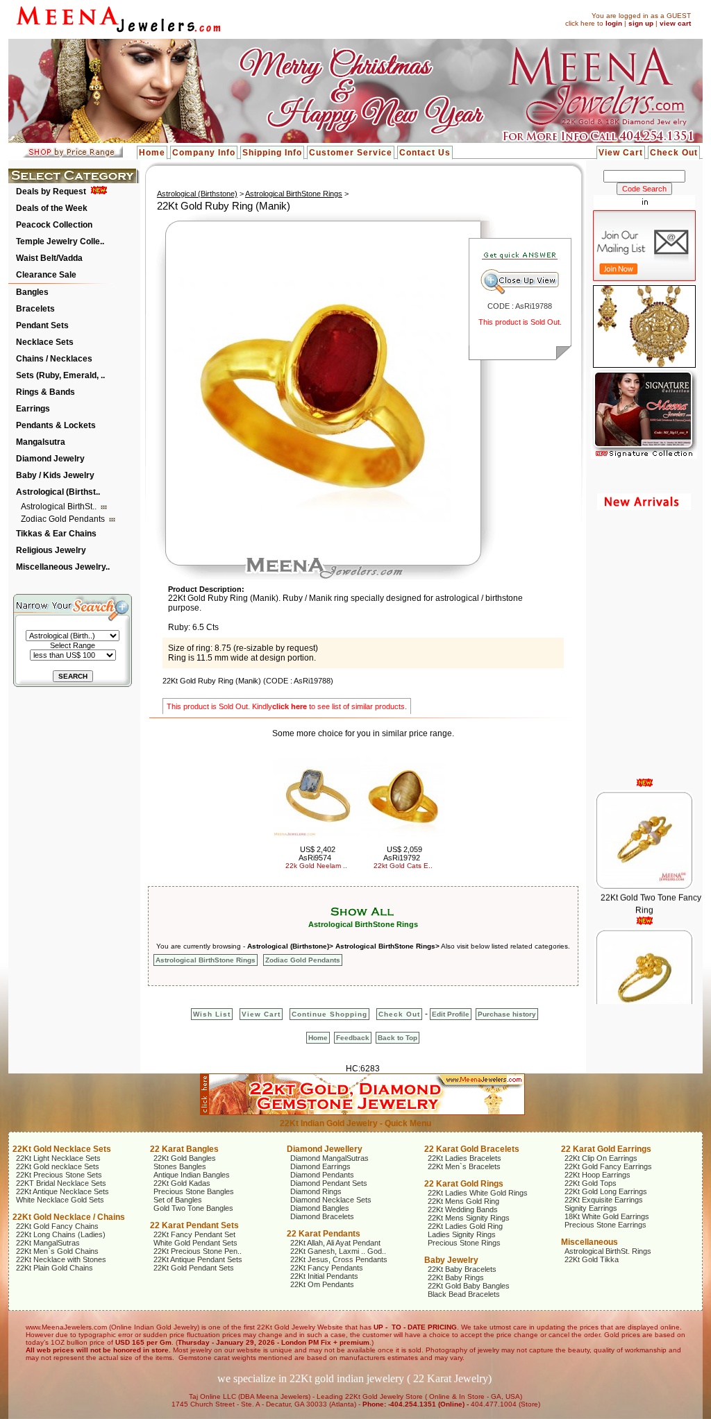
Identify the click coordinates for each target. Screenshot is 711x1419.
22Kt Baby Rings (456, 1277)
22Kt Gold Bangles (184, 1158)
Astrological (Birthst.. (58, 492)
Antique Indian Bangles (191, 1175)
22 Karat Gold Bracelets (471, 1149)
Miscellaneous (589, 1242)
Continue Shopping (329, 1014)
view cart (675, 23)
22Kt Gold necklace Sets (57, 1166)
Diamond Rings (316, 1191)
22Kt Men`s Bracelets (464, 1166)
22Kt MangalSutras (48, 1243)
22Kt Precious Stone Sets (59, 1175)
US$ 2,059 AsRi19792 (402, 853)
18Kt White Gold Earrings (606, 1216)
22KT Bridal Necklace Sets (61, 1183)
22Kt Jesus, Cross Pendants (338, 1259)
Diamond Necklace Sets (330, 1200)
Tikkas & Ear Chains (56, 533)
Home (152, 153)
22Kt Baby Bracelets (462, 1269)
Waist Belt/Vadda (49, 258)
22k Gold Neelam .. (316, 865)
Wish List (212, 1014)
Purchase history (507, 1014)
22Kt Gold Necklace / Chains (68, 1217)
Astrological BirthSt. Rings (607, 1251)
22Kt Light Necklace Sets (58, 1158)
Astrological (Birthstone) (197, 193)
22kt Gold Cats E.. (403, 865)
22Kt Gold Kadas (181, 1183)
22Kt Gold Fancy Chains (57, 1226)
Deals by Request (51, 191)
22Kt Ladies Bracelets (464, 1158)
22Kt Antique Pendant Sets (197, 1259)
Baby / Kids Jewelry (55, 475)
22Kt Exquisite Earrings (603, 1200)
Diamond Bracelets (322, 1216)
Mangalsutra (40, 442)
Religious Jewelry (51, 550)
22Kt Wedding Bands (463, 1209)
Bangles (32, 292)
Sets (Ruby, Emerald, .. (60, 375)
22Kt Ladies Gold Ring (465, 1226)
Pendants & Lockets (56, 425)
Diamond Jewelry (50, 459)
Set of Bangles (177, 1200)
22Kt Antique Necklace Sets (62, 1191)
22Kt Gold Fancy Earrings (608, 1166)
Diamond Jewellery (324, 1149)
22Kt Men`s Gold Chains (57, 1251)
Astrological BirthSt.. (60, 506)
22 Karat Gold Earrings (606, 1149)
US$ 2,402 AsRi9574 (317, 853)
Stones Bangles (179, 1166)
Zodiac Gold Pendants (64, 519)
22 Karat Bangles (184, 1149)
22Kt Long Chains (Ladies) (61, 1234)
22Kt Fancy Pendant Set (194, 1234)
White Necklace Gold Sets (60, 1200)
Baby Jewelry (451, 1260)
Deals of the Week (51, 208)
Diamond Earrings (320, 1166)
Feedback (352, 1038)
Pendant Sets (42, 325)
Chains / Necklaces (54, 359)
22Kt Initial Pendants (324, 1276)
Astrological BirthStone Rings (293, 193)
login (613, 23)
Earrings (33, 409)
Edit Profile (450, 1014)
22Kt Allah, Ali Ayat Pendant (335, 1243)
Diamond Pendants (322, 1175)
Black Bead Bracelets (464, 1294)
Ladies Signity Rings (462, 1234)
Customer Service (350, 153)
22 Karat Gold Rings (463, 1184)
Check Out (674, 153)
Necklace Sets (45, 342)
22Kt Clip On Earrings (600, 1158)
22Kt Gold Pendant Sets (193, 1268)
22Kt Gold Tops (590, 1183)
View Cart (621, 153)
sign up (640, 23)
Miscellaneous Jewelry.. (63, 567)
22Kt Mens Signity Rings (469, 1218)
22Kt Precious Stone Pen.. (197, 1251)
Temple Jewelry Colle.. (60, 241)
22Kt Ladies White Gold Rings (478, 1193)
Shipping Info (272, 153)
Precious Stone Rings (464, 1243)
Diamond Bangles (319, 1208)
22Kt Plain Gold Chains (54, 1268)
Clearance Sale (46, 275)
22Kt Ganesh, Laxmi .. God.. (338, 1251)
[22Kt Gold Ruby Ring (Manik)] (312, 519)
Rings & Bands (45, 392)
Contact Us (425, 153)
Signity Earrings (590, 1208)
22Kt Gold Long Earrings (605, 1191)
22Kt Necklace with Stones (61, 1259)
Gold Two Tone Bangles (193, 1208)
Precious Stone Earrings (605, 1225)
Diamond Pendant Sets (328, 1183)
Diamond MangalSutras (329, 1158)
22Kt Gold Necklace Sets (61, 1149)
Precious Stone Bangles (193, 1191)
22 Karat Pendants (323, 1234)
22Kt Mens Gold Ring (463, 1201)
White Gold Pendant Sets (195, 1243)
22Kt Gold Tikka (591, 1259)
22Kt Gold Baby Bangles (469, 1286)
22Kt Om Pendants (322, 1284)
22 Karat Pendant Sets (194, 1225)
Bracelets (35, 309)
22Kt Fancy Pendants (326, 1268)
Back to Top (397, 1038)
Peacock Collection (54, 225)
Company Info (203, 153)
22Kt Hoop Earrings (597, 1175)
